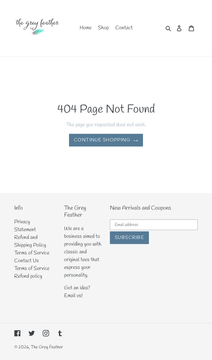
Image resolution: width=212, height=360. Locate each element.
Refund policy (28, 276)
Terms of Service (31, 252)
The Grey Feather (47, 347)
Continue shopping (102, 140)
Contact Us (26, 260)
